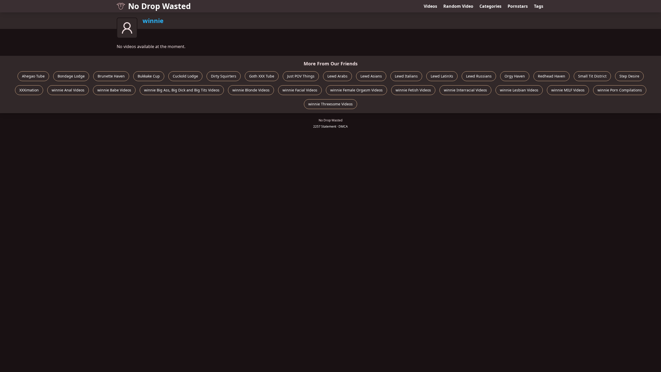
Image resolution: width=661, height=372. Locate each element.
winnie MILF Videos (568, 90)
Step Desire (629, 76)
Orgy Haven (515, 76)
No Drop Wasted (159, 6)
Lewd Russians (479, 76)
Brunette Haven (111, 76)
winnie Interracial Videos (465, 90)
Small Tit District (592, 76)
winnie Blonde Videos (251, 90)
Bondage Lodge (71, 76)
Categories (490, 6)
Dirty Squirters (223, 76)
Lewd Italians (406, 76)
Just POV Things (300, 76)
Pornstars (518, 6)
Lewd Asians (371, 76)
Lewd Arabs (337, 76)
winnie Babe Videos (114, 90)
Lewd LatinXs (442, 76)
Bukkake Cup (149, 76)
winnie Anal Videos (68, 90)
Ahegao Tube (33, 76)
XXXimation (29, 90)
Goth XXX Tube (261, 76)
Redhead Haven (551, 76)
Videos (430, 6)
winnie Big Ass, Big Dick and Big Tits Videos (181, 90)
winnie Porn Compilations (619, 90)
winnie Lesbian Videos (519, 90)
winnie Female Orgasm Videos (356, 90)
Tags (538, 6)
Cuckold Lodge (185, 76)
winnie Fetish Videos (413, 90)
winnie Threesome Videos (330, 104)
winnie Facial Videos (299, 90)
